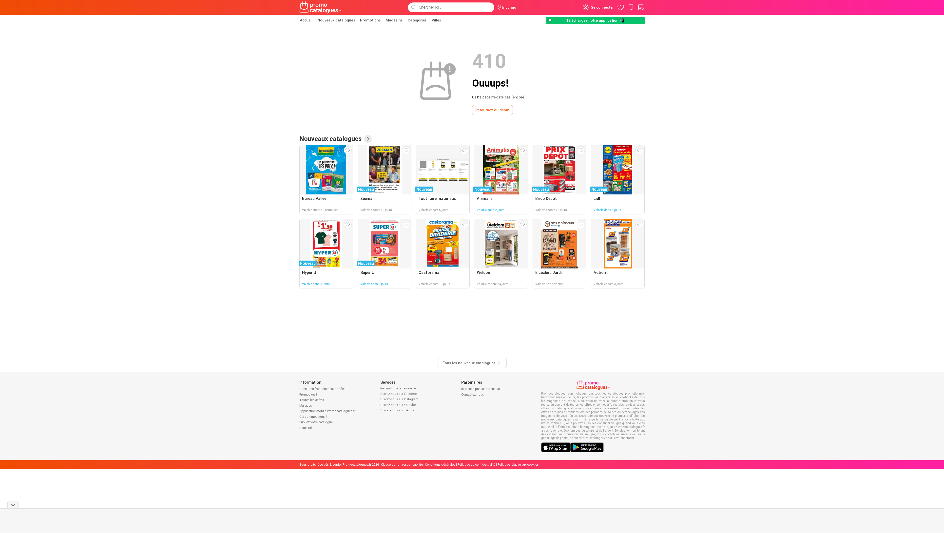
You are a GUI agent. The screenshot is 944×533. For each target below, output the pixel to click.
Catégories (417, 20)
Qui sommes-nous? (313, 417)
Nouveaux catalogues (336, 20)
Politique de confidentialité (476, 464)
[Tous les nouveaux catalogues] (368, 139)
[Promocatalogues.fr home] (320, 7)
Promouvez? (308, 394)
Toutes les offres (311, 400)
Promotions (370, 20)
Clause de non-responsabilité (402, 464)
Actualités (306, 428)
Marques (305, 405)
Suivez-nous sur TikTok (397, 410)
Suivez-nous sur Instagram (399, 399)
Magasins (394, 20)
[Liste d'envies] (641, 7)
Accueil (306, 20)
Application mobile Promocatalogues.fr (327, 411)
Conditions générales (440, 464)
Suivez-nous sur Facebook (399, 394)
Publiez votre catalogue (316, 422)
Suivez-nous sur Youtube (398, 405)
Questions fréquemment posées (322, 389)
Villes (436, 20)
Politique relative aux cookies (518, 464)
